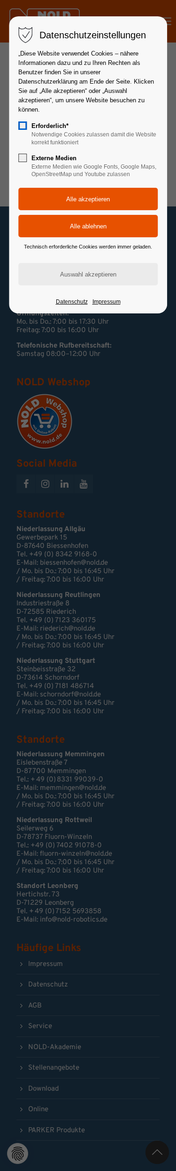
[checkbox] (22, 125)
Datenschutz (72, 301)
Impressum (106, 301)
